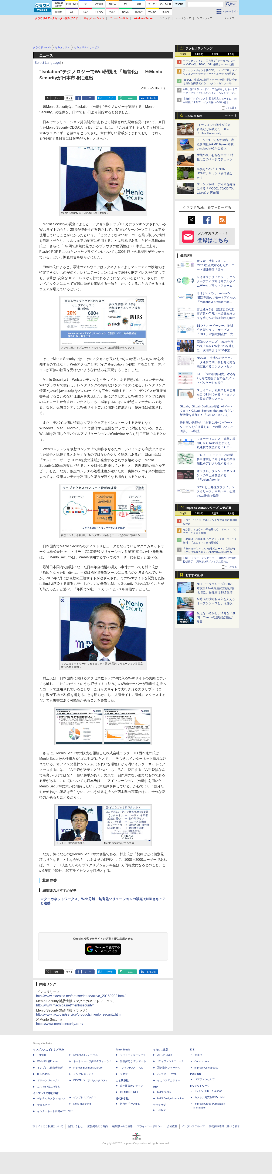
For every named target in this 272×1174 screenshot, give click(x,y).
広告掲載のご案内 (97, 1126)
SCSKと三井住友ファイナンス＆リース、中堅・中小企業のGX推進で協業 (216, 491)
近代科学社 (122, 1098)
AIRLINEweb (164, 1054)
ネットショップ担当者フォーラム (92, 1061)
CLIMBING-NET (129, 1092)
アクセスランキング (199, 48)
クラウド (165, 18)
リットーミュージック (133, 1054)
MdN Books (164, 1092)
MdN (156, 1086)
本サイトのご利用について (48, 1126)
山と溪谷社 (122, 1080)
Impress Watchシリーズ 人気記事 (208, 507)
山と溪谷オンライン (131, 1085)
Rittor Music (123, 1049)
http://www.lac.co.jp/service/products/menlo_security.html (78, 1014)
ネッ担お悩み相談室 (48, 1086)
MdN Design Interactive (170, 1098)
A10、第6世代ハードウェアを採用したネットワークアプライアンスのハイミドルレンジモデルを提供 (210, 93)
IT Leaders (43, 1074)
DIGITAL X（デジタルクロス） (90, 1080)
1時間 (183, 54)
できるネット (44, 1104)
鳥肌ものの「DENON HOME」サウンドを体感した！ (214, 173)
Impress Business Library (87, 1067)
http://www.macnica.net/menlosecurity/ (65, 1005)
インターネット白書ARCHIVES (55, 1111)
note (130, 98)
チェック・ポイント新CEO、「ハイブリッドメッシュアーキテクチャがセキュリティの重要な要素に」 (210, 74)
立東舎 (124, 1074)
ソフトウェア (204, 18)
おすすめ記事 (194, 575)
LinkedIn (151, 98)
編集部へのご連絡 (122, 1126)
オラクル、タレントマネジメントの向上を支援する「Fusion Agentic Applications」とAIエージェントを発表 (216, 479)
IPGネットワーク (200, 1085)
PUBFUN (195, 1074)
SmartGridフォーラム (85, 1054)
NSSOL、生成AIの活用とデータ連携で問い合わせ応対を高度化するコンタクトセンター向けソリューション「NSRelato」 (210, 83)
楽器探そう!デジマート (133, 1061)
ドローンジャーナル (48, 1080)
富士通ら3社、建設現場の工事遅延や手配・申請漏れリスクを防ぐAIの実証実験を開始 (216, 314)
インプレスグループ (193, 1126)
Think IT (41, 1054)
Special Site (194, 116)
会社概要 (172, 1126)
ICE (192, 1049)
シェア (87, 98)
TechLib (161, 1110)
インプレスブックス (84, 1097)
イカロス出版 (160, 1049)
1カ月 (231, 54)
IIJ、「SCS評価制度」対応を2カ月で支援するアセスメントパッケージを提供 (216, 378)
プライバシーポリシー (150, 1126)
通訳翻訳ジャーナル (168, 1067)
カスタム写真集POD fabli (209, 1097)
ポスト (57, 98)
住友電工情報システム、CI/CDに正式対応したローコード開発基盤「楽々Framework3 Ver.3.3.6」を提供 (216, 269)
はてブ (109, 98)
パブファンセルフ (204, 1079)
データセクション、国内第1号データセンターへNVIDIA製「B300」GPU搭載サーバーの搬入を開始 (209, 64)
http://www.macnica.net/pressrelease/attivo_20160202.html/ (80, 996)
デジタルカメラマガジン (51, 1098)
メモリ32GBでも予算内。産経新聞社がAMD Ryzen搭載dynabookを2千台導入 (215, 144)
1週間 (215, 54)
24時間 (199, 54)
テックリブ (159, 1104)
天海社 (198, 1054)
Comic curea (201, 1061)
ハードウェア (183, 18)
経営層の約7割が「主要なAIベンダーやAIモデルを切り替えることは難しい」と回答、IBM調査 (206, 427)
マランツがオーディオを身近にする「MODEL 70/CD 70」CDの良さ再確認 (216, 188)
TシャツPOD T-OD (131, 1067)
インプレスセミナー (84, 1074)
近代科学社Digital (130, 1103)
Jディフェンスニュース (170, 1061)
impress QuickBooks (206, 1067)
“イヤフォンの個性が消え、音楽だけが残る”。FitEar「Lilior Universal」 (215, 129)
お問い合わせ (75, 1126)
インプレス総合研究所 (50, 1067)
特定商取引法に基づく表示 (224, 1126)
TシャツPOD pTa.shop (208, 1091)
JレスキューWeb (167, 1074)
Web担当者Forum (47, 1061)
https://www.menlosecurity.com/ (59, 1024)
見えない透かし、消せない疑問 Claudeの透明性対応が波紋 (216, 617)
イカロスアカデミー (168, 1080)
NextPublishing (82, 1103)
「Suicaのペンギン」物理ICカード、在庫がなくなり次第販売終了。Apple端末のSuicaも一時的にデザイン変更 (210, 552)
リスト (69, 98)
